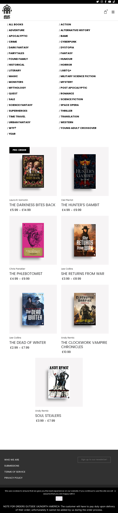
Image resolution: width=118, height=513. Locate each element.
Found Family (18, 59)
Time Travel (17, 117)
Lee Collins (67, 269)
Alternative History (75, 30)
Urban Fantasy (20, 122)
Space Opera (70, 105)
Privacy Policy (13, 478)
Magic (13, 76)
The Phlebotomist (25, 274)
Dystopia (67, 47)
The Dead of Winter (27, 343)
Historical (16, 65)
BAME (64, 36)
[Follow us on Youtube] (109, 1)
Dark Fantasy (19, 47)
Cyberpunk (68, 42)
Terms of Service (14, 472)
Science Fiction (72, 99)
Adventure (16, 30)
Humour (66, 59)
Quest (13, 94)
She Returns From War (82, 274)
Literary (15, 70)
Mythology (17, 88)
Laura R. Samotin (18, 200)
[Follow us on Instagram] (102, 1)
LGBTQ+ (66, 70)
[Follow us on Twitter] (97, 1)
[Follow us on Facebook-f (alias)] (105, 1)
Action (66, 24)
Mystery (67, 82)
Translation (70, 117)
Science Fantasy (21, 105)
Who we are (11, 460)
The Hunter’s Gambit (80, 205)
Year (12, 134)
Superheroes (18, 111)
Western (67, 122)
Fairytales (16, 53)
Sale (12, 99)
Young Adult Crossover (78, 128)
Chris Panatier (17, 269)
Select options (33, 171)
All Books (16, 24)
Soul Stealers (48, 416)
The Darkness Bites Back (32, 205)
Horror (66, 65)
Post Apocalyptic (74, 88)
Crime (13, 42)
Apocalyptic (18, 36)
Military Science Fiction (78, 76)
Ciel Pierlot (67, 200)
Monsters (16, 82)
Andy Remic (68, 338)
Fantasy (67, 53)
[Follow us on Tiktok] (114, 1)
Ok (59, 498)
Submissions (11, 466)
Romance (67, 94)
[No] (115, 491)
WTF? (12, 128)
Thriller (66, 111)
